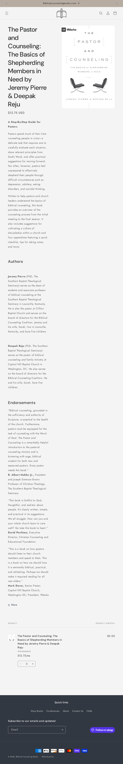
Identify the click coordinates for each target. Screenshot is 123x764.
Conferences (53, 711)
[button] (6, 13)
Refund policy (48, 756)
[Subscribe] (62, 729)
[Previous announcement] (6, 3)
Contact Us (77, 711)
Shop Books (37, 711)
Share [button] (14, 604)
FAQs (89, 711)
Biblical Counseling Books (27, 756)
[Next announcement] (116, 3)
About (66, 711)
